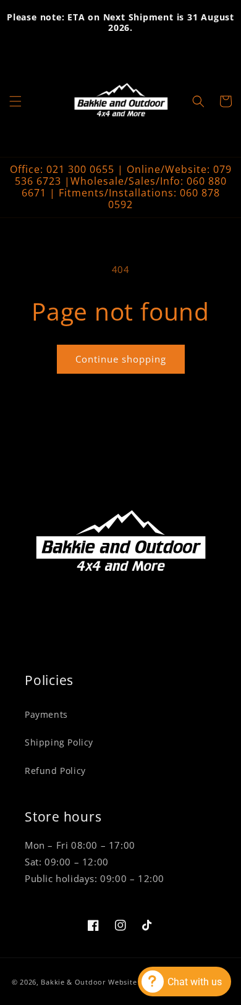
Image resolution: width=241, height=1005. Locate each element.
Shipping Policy (59, 742)
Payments (46, 714)
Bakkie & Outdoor (73, 981)
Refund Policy (55, 770)
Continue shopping (120, 359)
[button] (15, 101)
